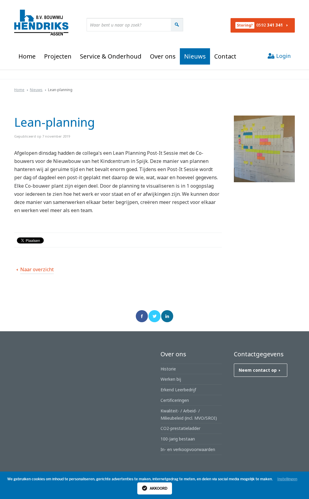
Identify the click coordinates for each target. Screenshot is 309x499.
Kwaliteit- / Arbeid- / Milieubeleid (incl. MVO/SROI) (189, 414)
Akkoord (158, 488)
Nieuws (195, 56)
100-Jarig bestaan (178, 439)
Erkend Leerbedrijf (178, 390)
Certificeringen (175, 400)
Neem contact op (258, 370)
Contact (225, 56)
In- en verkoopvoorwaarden (188, 449)
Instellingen (287, 479)
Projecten (58, 56)
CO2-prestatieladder (180, 428)
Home (27, 56)
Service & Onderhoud (111, 56)
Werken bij (171, 379)
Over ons (163, 56)
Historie (168, 369)
